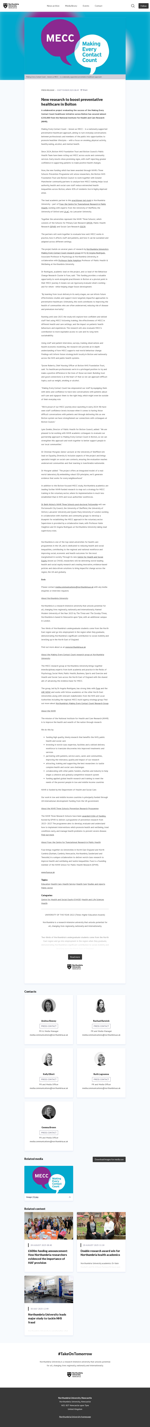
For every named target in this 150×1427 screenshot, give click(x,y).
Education (45, 884)
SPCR (89, 222)
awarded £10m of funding (94, 816)
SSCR (82, 226)
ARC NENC (46, 692)
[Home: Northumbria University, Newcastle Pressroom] (11, 5)
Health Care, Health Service (63, 884)
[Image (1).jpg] (48, 1179)
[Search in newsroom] (133, 6)
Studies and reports (96, 884)
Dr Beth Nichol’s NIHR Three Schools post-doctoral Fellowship (69, 504)
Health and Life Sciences (93, 899)
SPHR (53, 226)
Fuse (98, 688)
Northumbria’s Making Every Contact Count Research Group (82, 703)
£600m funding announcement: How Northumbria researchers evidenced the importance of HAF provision (48, 1256)
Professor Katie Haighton (69, 260)
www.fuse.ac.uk (48, 872)
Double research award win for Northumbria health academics (100, 1253)
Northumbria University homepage (75, 1416)
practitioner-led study (81, 200)
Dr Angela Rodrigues (96, 253)
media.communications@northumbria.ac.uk (74, 587)
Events (86, 5)
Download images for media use (109, 1159)
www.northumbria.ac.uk (75, 647)
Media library (71, 5)
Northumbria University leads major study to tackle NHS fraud (47, 1318)
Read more (75, 957)
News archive (53, 5)
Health (44, 903)
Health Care (81, 884)
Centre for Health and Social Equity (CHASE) (61, 899)
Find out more (47, 834)
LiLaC (66, 211)
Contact (98, 5)
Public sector (47, 887)
